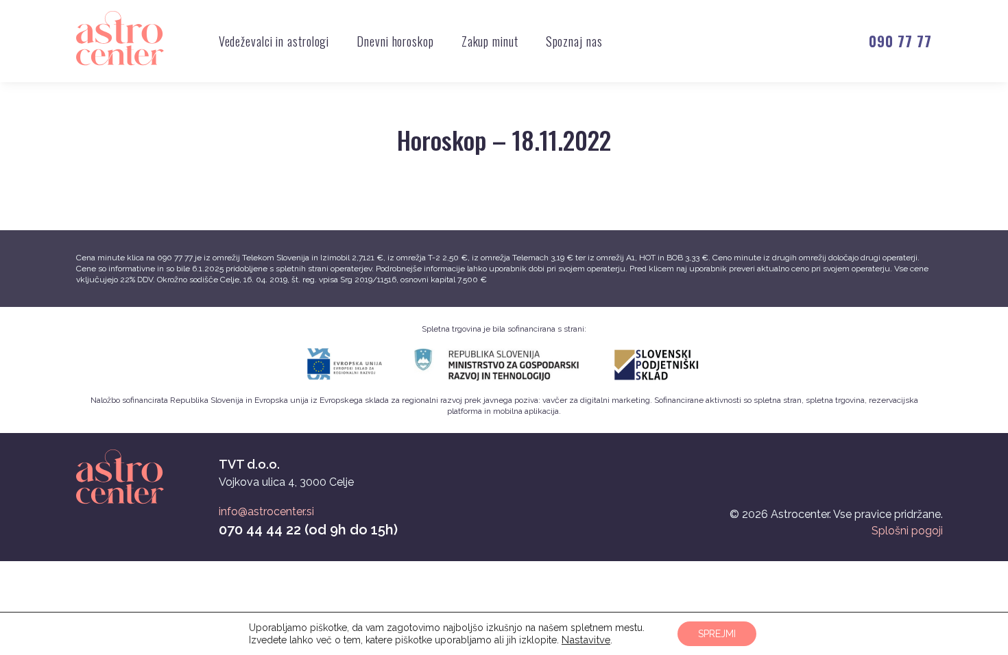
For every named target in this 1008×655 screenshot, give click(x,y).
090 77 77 (900, 41)
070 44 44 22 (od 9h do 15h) (308, 529)
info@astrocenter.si (266, 511)
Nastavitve (586, 639)
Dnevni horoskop (395, 41)
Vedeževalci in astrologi (274, 41)
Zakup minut (489, 41)
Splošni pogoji (907, 530)
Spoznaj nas (574, 41)
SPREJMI (717, 633)
